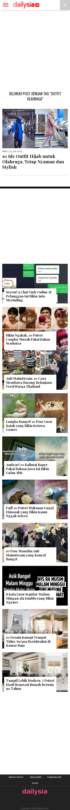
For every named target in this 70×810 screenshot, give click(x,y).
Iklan (35, 783)
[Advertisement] (35, 49)
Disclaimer (35, 777)
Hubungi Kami (54, 777)
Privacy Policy (16, 777)
